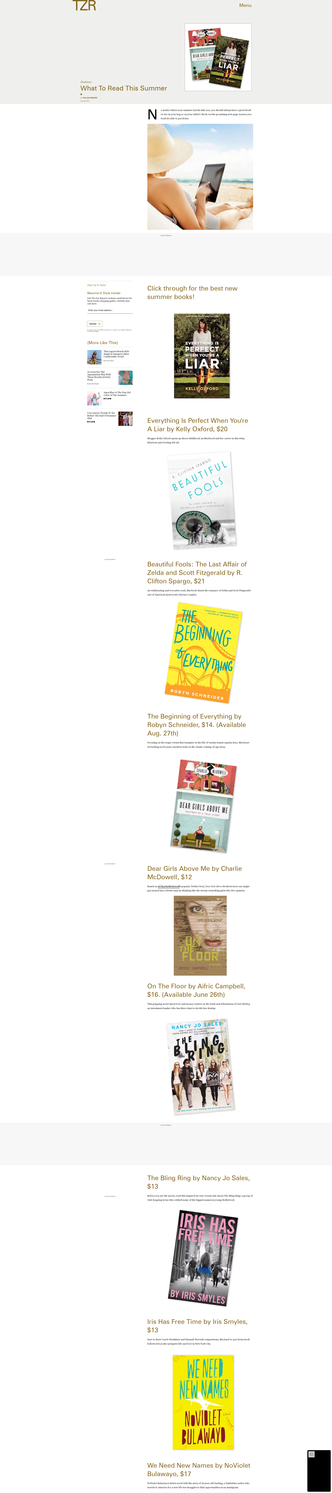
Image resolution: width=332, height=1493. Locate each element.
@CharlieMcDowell (169, 886)
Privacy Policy (94, 331)
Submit (92, 323)
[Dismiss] (328, 1452)
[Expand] (310, 1452)
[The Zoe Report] (84, 5)
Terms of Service (126, 330)
